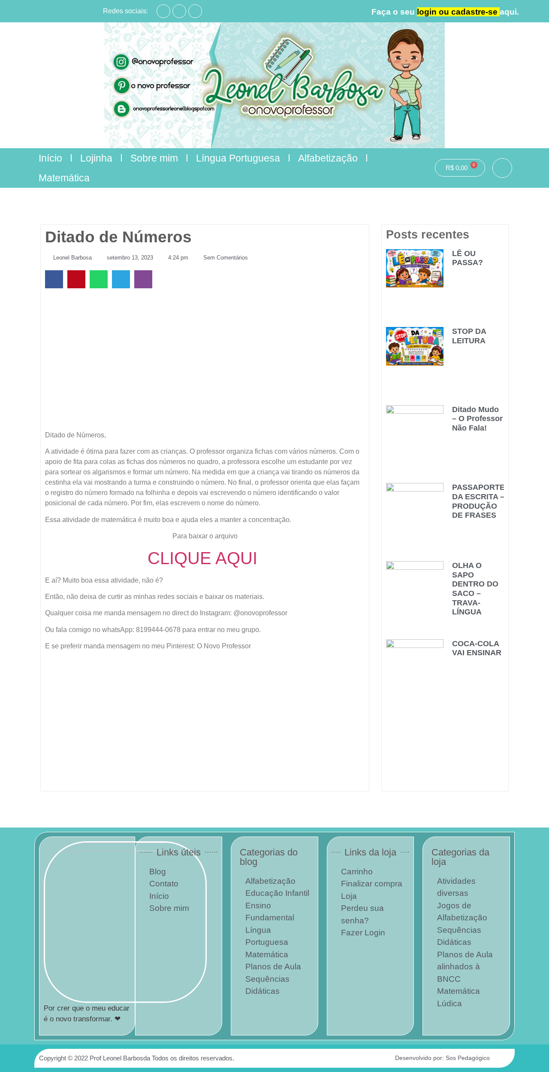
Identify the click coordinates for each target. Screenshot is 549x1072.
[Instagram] (179, 11)
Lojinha (96, 158)
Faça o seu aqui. (445, 11)
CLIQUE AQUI (205, 558)
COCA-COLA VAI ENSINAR (476, 648)
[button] (502, 168)
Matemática (64, 177)
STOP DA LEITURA (469, 336)
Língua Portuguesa (238, 158)
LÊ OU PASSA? (467, 258)
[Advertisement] (205, 361)
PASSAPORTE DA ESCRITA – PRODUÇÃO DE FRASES (478, 501)
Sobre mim (154, 158)
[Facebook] (163, 11)
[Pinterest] (195, 11)
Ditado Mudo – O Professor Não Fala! (477, 418)
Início (50, 158)
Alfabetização (328, 158)
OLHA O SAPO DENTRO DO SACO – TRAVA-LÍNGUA (475, 588)
